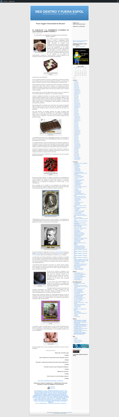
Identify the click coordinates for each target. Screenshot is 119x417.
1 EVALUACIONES (78, 187)
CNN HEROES (77, 293)
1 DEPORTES (77, 182)
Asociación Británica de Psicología (41, 392)
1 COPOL (76, 178)
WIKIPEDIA (50, 402)
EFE (65, 394)
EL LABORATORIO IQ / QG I (79, 297)
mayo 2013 (76, 97)
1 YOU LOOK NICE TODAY (79, 214)
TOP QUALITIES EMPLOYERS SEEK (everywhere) (80, 265)
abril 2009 (76, 152)
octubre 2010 (76, 132)
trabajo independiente (56, 400)
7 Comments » (63, 403)
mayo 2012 (76, 111)
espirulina (41, 396)
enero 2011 (76, 129)
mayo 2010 (76, 138)
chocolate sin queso (57, 393)
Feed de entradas (77, 340)
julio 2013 (76, 95)
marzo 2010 (76, 140)
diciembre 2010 (77, 130)
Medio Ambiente (77, 241)
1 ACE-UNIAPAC (77, 166)
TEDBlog (76, 315)
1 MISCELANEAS (43, 403)
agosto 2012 (76, 107)
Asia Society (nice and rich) (79, 288)
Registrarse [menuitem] (12, 1)
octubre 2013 (76, 91)
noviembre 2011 (77, 117)
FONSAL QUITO (77, 301)
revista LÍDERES (77, 278)
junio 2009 (76, 150)
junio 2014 (76, 82)
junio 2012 (76, 109)
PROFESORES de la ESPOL (79, 247)
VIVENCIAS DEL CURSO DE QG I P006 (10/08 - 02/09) (80, 331)
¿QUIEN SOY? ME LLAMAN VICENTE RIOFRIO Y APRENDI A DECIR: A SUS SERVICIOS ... (80, 333)
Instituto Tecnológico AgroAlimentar (57, 397)
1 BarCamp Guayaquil (78, 172)
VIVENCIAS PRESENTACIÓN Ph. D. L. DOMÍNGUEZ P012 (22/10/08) (81, 325)
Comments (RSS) (63, 413)
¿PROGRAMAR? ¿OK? (78, 273)
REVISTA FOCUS (77, 312)
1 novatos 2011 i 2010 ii (78, 202)
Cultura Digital (77, 230)
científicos (45, 394)
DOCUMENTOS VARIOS (79, 234)
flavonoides (49, 396)
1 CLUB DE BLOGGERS (79, 176)
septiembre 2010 (77, 133)
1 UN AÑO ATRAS (77, 213)
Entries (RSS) (55, 413)
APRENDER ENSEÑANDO (54, 390)
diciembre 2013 (77, 89)
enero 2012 (76, 115)
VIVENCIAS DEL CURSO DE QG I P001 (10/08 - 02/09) (80, 329)
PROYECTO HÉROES (78, 277)
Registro (75, 337)
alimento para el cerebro (41, 390)
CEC (75, 219)
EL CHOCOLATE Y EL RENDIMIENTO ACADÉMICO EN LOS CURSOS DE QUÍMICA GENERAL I (50, 30)
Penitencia (43, 398)
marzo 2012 (76, 113)
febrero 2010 (76, 141)
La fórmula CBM (77, 306)
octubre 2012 (76, 105)
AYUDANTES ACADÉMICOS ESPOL (81, 218)
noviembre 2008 (77, 158)
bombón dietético (43, 393)
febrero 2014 (76, 87)
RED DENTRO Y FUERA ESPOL (59, 11)
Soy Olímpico (76, 262)
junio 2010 (76, 137)
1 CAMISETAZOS (77, 175)
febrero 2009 (76, 155)
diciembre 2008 (77, 157)
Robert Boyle (41, 400)
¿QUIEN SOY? (77, 165)
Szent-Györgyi (40, 253)
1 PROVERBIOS (77, 203)
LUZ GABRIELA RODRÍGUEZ (79, 276)
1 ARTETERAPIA (77, 169)
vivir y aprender (77, 316)
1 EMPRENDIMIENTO (78, 183)
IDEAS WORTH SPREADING (79, 304)
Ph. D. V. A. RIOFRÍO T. (57, 398)
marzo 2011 (76, 126)
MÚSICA (76, 244)
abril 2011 (76, 125)
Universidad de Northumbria (44, 401)
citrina (33, 254)
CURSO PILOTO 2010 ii (78, 232)
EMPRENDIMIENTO (38, 395)
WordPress (70, 412)
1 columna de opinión (78, 177)
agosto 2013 (76, 94)
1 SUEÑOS (76, 209)
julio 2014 (76, 81)
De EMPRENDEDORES (78, 295)
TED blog (76, 314)
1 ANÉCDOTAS (77, 168)
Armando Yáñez (63, 390)
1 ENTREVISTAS (77, 185)
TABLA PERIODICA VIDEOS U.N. (80, 313)
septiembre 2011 (77, 120)
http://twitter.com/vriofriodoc (57, 380)
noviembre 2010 (77, 131)
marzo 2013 (76, 99)
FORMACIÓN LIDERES (58, 396)
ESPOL (45, 396)
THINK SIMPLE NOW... (78, 279)
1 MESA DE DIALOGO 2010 (79, 196)
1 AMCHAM (76, 167)
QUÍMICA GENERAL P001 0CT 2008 (81, 259)
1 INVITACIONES (77, 192)
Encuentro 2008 (77, 237)
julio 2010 (76, 135)
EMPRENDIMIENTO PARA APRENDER (51, 395)
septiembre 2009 (77, 147)
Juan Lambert (38, 398)
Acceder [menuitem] (5, 1)
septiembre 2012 (77, 106)
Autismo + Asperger (78, 217)
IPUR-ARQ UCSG (77, 305)
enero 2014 (76, 88)
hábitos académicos (42, 397)
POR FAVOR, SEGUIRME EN (44, 380)
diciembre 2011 (77, 116)
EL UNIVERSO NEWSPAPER (79, 274)
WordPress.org (77, 342)
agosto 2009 (76, 148)
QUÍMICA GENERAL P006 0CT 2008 (81, 260)
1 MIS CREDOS (77, 198)
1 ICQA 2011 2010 (77, 191)
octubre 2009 (76, 146)
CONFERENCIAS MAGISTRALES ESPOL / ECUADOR (80, 225)
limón (59, 253)
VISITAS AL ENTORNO (78, 269)
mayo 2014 (76, 83)
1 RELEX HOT (77, 204)
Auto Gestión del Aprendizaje (56, 392)
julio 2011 (76, 122)
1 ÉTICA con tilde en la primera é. (80, 186)
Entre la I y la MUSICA (78, 275)
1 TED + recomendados (78, 212)
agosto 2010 (76, 134)
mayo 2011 (76, 124)
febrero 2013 (76, 100)
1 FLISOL (76, 188)
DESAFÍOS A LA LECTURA (79, 233)
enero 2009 (76, 156)
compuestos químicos (52, 394)
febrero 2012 (76, 114)
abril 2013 (76, 98)
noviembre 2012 (77, 104)
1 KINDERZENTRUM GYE (79, 193)
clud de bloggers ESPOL (79, 292)
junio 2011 (76, 123)
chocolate (50, 393)
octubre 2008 (76, 159)
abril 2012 (76, 112)
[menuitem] (1, 1)
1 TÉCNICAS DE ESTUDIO (53, 403)
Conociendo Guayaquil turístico (80, 294)
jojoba (67, 397)
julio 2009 (76, 149)
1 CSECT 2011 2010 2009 (79, 179)
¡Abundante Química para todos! (80, 285)
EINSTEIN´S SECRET (78, 296)
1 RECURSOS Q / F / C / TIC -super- (81, 286)
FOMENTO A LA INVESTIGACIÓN (80, 238)
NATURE (76, 307)
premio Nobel (59, 252)
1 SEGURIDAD (77, 208)
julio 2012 (76, 108)
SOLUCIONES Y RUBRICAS (79, 261)
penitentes (49, 398)
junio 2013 (76, 96)
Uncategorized (77, 267)
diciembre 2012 (77, 103)
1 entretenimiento (77, 184)
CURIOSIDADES (77, 231)
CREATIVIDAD (61, 394)
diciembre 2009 (77, 143)
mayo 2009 (76, 151)
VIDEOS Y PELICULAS (78, 268)
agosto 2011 (76, 121)
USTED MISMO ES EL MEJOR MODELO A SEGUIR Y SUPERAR (80, 321)
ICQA (48, 397)
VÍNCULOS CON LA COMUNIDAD (59, 401)
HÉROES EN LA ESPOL (79, 239)
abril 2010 (76, 139)
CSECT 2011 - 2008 (78, 229)
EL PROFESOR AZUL (78, 299)
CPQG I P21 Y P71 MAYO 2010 (80, 228)
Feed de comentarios (78, 341)
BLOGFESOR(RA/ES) (78, 291)
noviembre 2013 (77, 90)
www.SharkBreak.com (80, 41)
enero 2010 (76, 142)
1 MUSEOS (76, 201)
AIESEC (75, 287)
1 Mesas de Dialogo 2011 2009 (80, 197)
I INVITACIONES (77, 240)
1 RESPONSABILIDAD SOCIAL (80, 207)
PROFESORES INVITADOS (79, 248)
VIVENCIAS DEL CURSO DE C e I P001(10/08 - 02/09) (80, 327)
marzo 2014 (76, 86)
